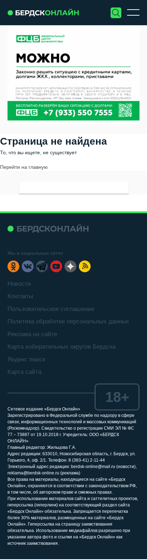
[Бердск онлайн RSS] (85, 266)
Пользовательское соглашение (50, 309)
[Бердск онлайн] (43, 13)
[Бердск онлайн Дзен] (70, 266)
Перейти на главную (24, 167)
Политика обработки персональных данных (68, 321)
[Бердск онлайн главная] (47, 228)
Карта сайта (24, 372)
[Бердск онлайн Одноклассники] (13, 266)
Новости (19, 283)
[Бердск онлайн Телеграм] (42, 266)
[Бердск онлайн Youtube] (56, 266)
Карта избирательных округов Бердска (61, 346)
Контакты (20, 296)
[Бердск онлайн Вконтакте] (28, 266)
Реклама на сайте (32, 334)
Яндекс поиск (26, 359)
